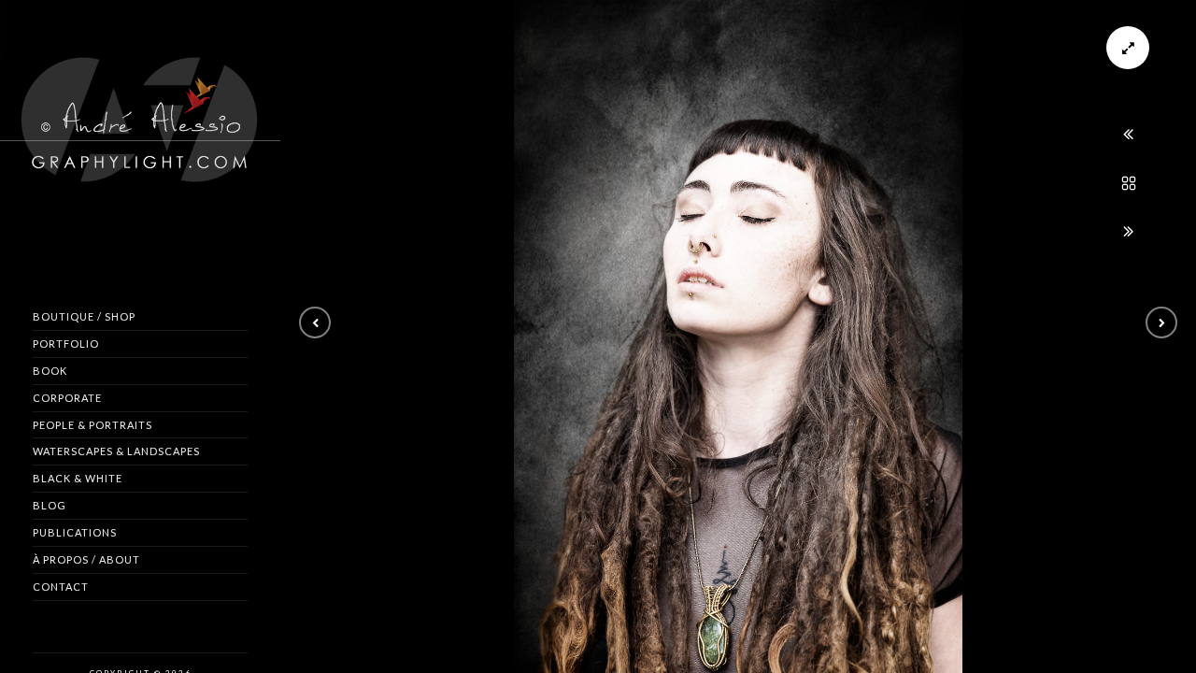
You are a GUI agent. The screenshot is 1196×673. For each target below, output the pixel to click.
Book (50, 371)
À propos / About (86, 559)
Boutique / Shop (84, 316)
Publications (75, 532)
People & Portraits (92, 425)
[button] (315, 322)
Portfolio (66, 343)
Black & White (77, 478)
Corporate (67, 398)
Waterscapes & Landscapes (116, 451)
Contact (61, 586)
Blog (49, 505)
